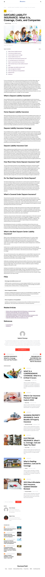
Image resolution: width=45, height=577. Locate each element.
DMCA (31, 568)
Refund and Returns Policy (17, 568)
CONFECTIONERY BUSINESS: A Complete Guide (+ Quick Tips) (9, 557)
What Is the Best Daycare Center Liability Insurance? (18, 63)
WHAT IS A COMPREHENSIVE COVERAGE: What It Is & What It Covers (32, 374)
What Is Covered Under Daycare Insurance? (16, 61)
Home (5, 7)
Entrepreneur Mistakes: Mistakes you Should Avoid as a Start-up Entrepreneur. (10, 542)
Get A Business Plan (36, 568)
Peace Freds (27, 402)
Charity (26, 468)
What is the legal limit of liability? (14, 68)
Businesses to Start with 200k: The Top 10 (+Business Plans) (17, 312)
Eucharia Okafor (28, 380)
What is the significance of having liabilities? (16, 70)
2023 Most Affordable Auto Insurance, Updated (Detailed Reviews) (32, 485)
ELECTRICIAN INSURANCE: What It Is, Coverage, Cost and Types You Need (32, 441)
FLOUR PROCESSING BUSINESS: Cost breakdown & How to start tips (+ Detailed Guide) (10, 549)
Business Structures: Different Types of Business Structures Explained (9, 535)
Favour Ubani (27, 447)
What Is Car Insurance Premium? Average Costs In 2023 (32, 398)
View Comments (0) (22, 349)
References (10, 74)
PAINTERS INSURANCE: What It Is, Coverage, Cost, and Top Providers (19, 316)
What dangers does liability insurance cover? (16, 67)
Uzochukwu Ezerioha (28, 424)
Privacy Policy (26, 568)
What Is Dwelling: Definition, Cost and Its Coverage (32, 463)
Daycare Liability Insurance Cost (14, 56)
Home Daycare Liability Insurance (14, 53)
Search (18, 501)
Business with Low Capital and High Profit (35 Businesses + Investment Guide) (20, 311)
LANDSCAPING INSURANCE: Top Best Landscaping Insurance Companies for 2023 (22, 315)
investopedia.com (9, 324)
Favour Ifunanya (12, 507)
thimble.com (8, 326)
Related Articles (11, 72)
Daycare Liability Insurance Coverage (15, 54)
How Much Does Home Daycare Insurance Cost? (17, 58)
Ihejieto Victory (12, 516)
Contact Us (10, 568)
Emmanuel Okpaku (28, 491)
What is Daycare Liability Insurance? (15, 51)
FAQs (9, 65)
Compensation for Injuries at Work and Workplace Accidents (17, 313)
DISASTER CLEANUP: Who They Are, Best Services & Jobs (17, 317)
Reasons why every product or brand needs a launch (10, 529)
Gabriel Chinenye (8, 23)
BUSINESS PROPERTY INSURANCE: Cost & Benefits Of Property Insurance (32, 418)
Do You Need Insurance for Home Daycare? (16, 60)
